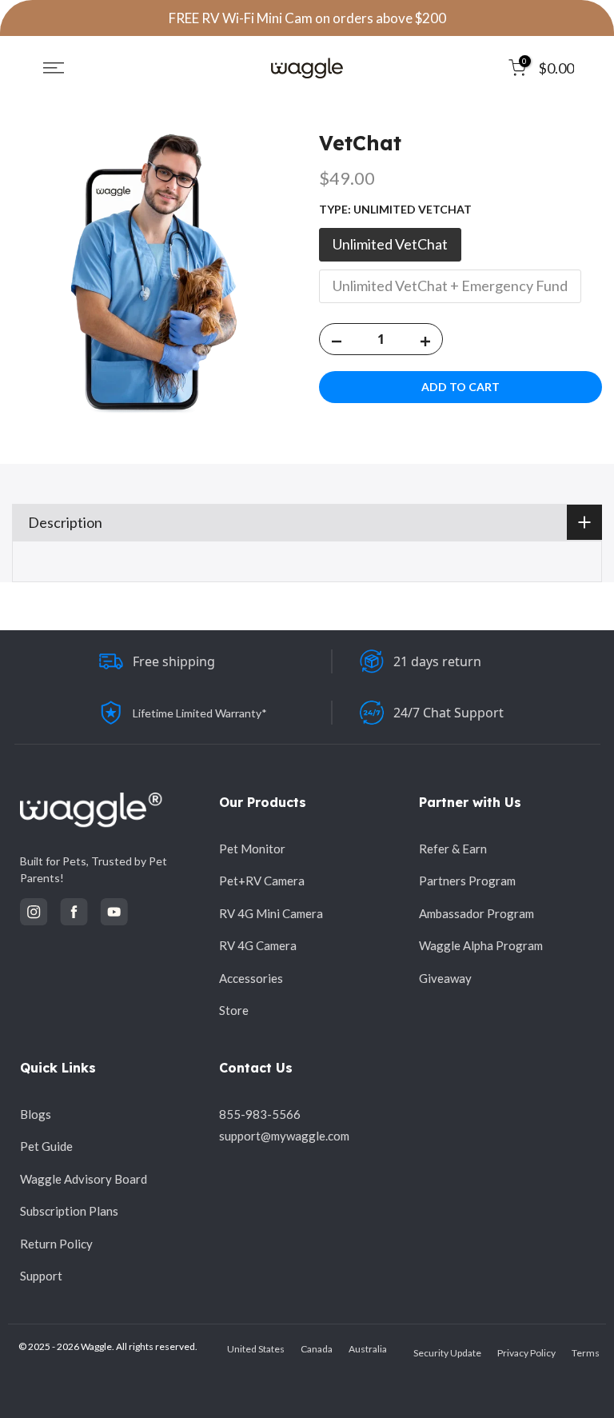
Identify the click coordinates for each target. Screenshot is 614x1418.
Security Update (447, 1353)
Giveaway (445, 978)
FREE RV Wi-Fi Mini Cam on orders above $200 (307, 18)
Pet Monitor (252, 848)
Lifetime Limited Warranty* (200, 713)
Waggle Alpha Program (481, 945)
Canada (317, 1349)
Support (41, 1275)
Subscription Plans (69, 1211)
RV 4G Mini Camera (271, 913)
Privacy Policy (526, 1353)
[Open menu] (53, 68)
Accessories (251, 978)
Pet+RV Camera (262, 880)
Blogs (35, 1114)
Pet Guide (46, 1146)
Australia (368, 1349)
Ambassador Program (476, 913)
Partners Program (467, 880)
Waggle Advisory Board (83, 1179)
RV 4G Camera (258, 945)
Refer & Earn (453, 848)
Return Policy (56, 1243)
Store (234, 1010)
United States (256, 1349)
